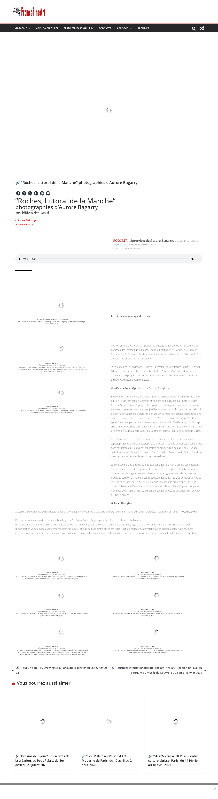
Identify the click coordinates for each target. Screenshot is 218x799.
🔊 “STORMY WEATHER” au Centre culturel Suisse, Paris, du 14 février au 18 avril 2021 (173, 760)
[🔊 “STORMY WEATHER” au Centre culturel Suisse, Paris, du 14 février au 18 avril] (175, 693)
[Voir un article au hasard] (202, 28)
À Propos (122, 28)
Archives (143, 28)
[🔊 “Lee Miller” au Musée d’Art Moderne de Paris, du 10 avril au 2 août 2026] (109, 693)
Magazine (21, 28)
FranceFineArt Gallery (78, 28)
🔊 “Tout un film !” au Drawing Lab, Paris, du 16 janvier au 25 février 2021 (61, 670)
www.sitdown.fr (190, 511)
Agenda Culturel (47, 28)
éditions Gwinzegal (26, 220)
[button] (29, 28)
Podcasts (105, 28)
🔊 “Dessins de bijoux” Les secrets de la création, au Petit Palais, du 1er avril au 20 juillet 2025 (42, 760)
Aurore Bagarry (24, 224)
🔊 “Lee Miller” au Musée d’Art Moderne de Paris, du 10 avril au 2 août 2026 (107, 760)
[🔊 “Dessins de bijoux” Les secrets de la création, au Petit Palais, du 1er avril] (42, 693)
